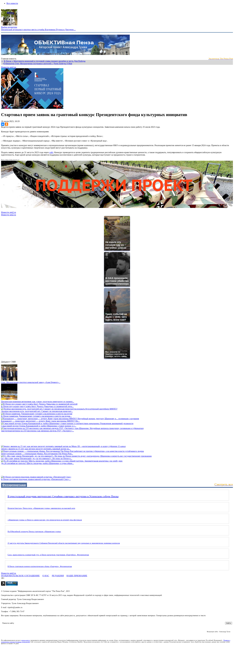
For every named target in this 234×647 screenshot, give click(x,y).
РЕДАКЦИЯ (58, 575)
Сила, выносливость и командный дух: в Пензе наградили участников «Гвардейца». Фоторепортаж (48, 555)
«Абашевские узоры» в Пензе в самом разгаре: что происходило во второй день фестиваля (45, 520)
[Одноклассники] (6, 124)
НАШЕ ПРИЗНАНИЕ (76, 575)
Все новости (12, 3)
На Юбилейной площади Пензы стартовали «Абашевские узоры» (34, 532)
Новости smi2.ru (8, 67)
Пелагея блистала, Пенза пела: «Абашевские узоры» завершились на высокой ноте (41, 508)
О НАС (45, 575)
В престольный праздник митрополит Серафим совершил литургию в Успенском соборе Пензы (63, 496)
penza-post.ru (25, 640)
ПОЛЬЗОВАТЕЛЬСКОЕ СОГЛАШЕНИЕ (20, 575)
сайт (51, 152)
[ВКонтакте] (2, 124)
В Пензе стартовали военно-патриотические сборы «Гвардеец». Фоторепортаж (40, 566)
